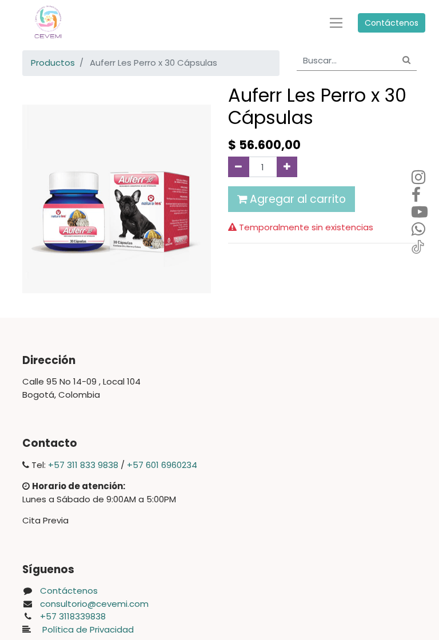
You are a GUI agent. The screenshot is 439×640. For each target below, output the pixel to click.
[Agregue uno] (287, 167)
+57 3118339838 (73, 616)
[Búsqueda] (406, 60)
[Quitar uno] (238, 167)
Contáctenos (391, 23)
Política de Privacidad (84, 629)
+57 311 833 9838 (83, 465)
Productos (53, 63)
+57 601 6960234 (162, 465)
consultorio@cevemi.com (94, 604)
